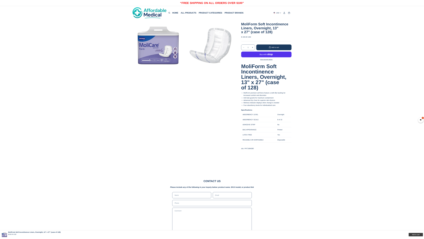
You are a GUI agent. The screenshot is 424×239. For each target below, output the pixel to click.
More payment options (266, 59)
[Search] (169, 12)
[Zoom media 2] (210, 45)
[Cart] (289, 12)
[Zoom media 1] (158, 45)
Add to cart (275, 47)
